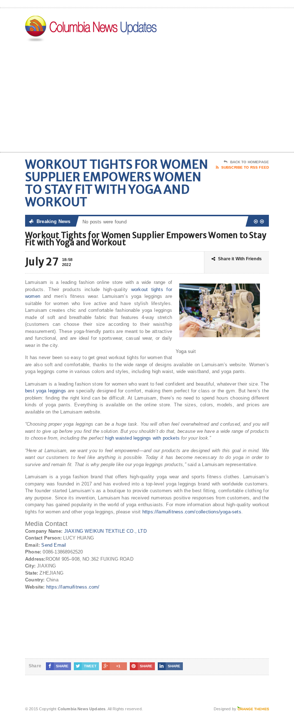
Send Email (53, 545)
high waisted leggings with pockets (142, 438)
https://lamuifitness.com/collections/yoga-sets (191, 511)
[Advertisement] (222, 94)
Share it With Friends (240, 258)
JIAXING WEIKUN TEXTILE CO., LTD (105, 531)
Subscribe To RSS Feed (245, 167)
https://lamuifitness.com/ (73, 587)
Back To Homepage (249, 162)
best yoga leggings (45, 390)
